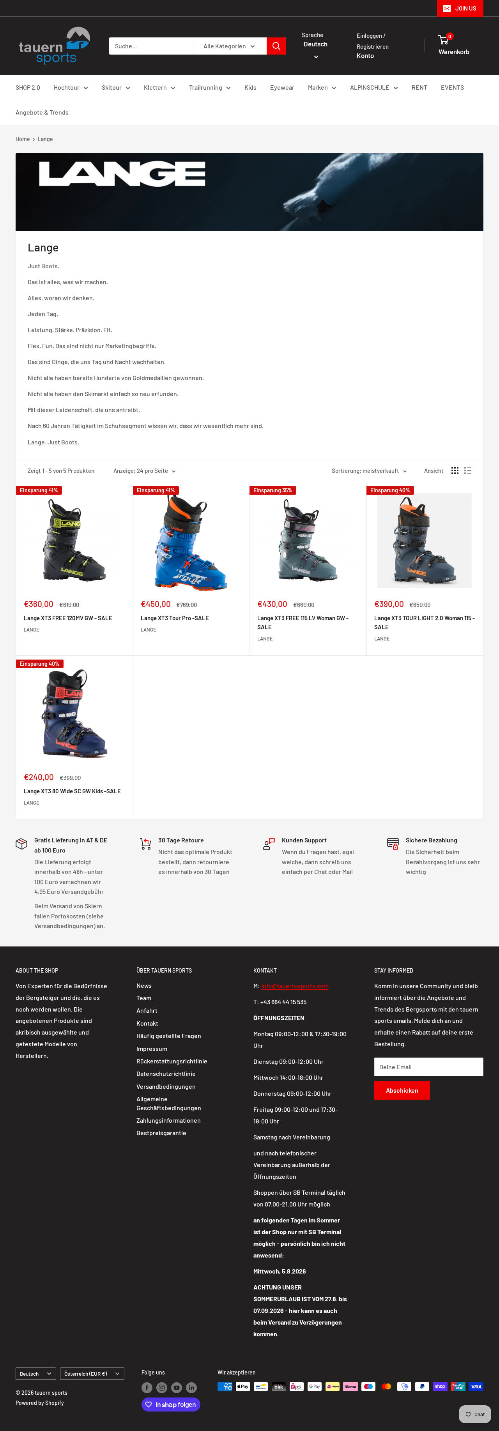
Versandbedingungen (166, 1086)
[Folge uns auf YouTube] (176, 1387)
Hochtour (67, 87)
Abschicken (402, 1090)
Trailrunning (205, 87)
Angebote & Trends (42, 112)
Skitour (112, 87)
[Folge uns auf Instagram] (161, 1387)
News (144, 985)
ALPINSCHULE (369, 87)
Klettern (155, 87)
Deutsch (29, 1373)
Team (143, 997)
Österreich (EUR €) (85, 1373)
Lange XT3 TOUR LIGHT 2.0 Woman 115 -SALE (424, 622)
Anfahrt (146, 1010)
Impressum (151, 1048)
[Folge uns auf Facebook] (147, 1387)
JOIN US (465, 8)
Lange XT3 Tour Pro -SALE (175, 617)
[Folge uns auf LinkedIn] (191, 1387)
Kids (250, 87)
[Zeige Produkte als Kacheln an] (454, 470)
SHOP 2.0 (28, 87)
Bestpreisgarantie (161, 1132)
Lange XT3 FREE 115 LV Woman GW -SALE (303, 622)
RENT (419, 87)
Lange (45, 139)
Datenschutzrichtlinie (166, 1073)
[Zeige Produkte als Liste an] (467, 470)
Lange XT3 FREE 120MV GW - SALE (68, 617)
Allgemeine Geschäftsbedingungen (168, 1103)
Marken (318, 87)
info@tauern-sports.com (295, 985)
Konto (365, 55)
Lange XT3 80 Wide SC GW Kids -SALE (72, 790)
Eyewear (282, 87)
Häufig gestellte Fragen (168, 1035)
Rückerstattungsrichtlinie (171, 1061)
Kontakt (147, 1023)
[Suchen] (276, 46)
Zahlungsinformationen (168, 1120)
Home (23, 139)
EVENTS (452, 87)
